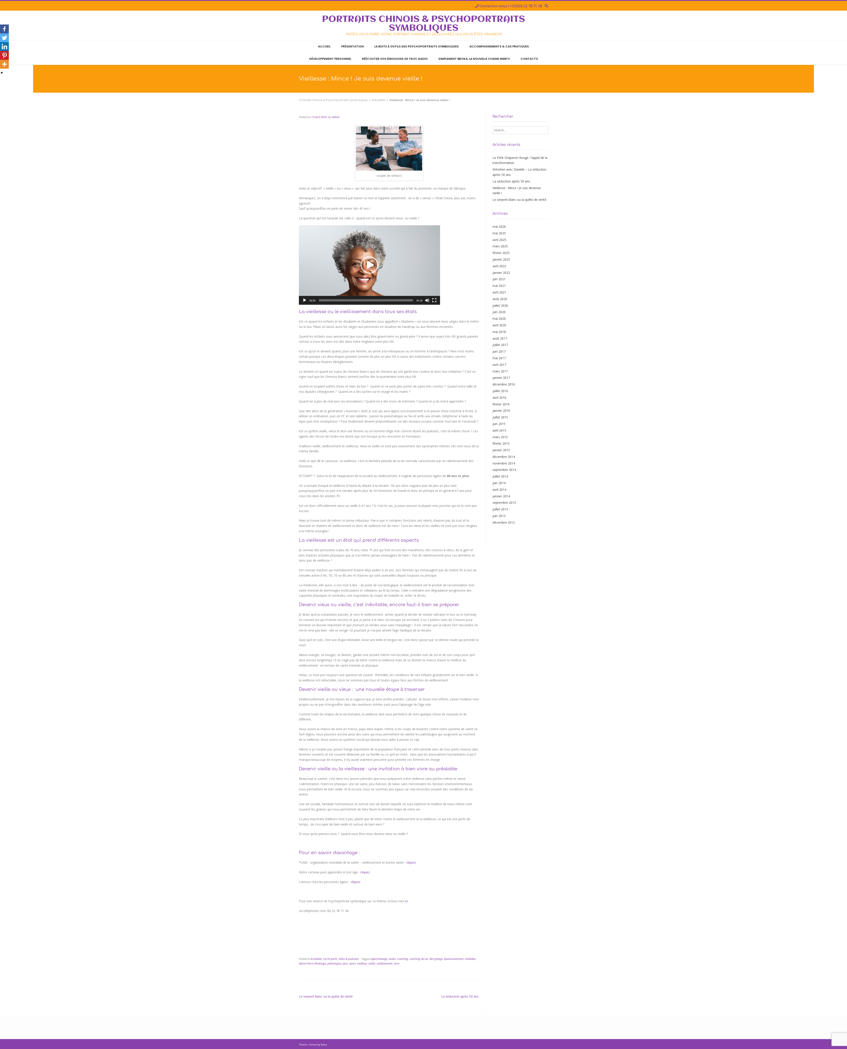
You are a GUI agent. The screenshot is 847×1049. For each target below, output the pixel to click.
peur (345, 963)
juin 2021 (499, 279)
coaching (402, 959)
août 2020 (500, 299)
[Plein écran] (434, 300)
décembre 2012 (504, 522)
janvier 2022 (501, 273)
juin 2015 (499, 424)
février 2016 (501, 404)
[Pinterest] (4, 55)
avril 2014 (499, 489)
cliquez (411, 862)
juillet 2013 (500, 509)
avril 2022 (499, 266)
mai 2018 (499, 332)
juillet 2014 (500, 476)
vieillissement (384, 963)
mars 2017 (500, 371)
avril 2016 (499, 397)
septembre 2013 (504, 502)
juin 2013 (499, 516)
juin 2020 (499, 312)
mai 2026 (499, 226)
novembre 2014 (504, 463)
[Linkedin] (4, 46)
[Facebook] (4, 28)
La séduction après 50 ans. (460, 996)
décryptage (436, 959)
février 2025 (501, 253)
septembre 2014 (504, 470)
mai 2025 (499, 233)
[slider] (366, 300)
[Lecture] (304, 300)
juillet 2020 (500, 305)
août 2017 (500, 338)
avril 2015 (499, 430)
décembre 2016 (504, 384)
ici (406, 901)
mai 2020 (499, 318)
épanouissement (453, 959)
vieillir (371, 963)
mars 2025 (500, 246)
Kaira (324, 1044)
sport (352, 963)
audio (392, 959)
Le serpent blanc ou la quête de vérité (326, 996)
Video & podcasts (348, 959)
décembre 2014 (504, 457)
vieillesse (362, 963)
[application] (369, 265)
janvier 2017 (501, 378)
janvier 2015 (501, 450)
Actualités (316, 959)
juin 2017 (499, 351)
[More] (4, 64)
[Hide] (2, 73)
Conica (313, 1044)
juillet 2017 (500, 345)
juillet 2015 (500, 417)
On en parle (330, 959)
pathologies (334, 963)
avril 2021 (499, 292)
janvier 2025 (501, 259)
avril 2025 (499, 240)
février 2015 (501, 443)
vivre (396, 963)
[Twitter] (4, 37)
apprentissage (379, 959)
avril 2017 (499, 365)
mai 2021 (499, 286)
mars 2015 (500, 437)
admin (335, 117)
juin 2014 (499, 483)
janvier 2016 (501, 410)
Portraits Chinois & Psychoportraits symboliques (423, 24)
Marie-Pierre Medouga (312, 963)
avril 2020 (499, 325)
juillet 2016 (500, 391)
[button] (369, 265)
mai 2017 (499, 358)
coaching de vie (418, 959)
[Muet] (427, 300)
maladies (470, 959)
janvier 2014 (501, 496)
